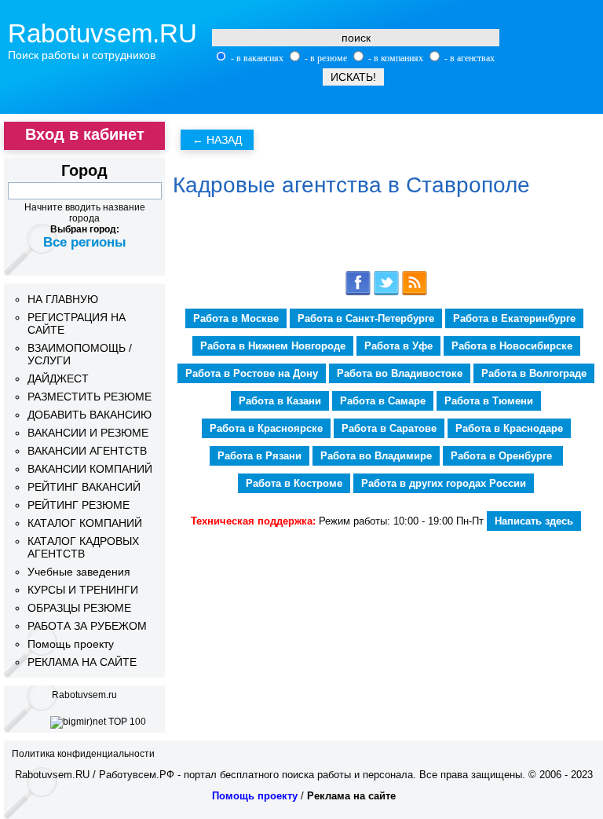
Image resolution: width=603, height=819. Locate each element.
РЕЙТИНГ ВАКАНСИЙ (84, 487)
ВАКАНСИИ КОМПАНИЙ (89, 469)
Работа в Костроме (294, 483)
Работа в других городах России (443, 483)
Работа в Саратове (389, 428)
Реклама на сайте (351, 796)
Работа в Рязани (259, 456)
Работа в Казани (280, 401)
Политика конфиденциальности (83, 753)
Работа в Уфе (398, 346)
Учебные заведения (78, 571)
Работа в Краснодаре (509, 428)
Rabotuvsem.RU (102, 33)
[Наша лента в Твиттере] (386, 292)
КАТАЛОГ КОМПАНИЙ (84, 523)
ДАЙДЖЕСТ (58, 378)
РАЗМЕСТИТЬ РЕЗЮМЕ (89, 396)
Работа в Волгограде (534, 373)
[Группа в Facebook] (358, 292)
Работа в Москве (236, 318)
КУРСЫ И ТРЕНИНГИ (82, 589)
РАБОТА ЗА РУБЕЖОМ (87, 626)
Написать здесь (534, 521)
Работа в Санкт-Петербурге (366, 318)
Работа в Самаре (383, 401)
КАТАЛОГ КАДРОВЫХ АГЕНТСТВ (83, 547)
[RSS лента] (414, 292)
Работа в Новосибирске (511, 346)
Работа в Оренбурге (503, 456)
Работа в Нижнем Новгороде (272, 346)
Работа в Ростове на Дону (251, 373)
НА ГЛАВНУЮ (62, 299)
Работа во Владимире (376, 456)
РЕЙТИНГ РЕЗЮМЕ (78, 505)
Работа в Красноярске (266, 428)
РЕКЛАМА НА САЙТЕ (82, 662)
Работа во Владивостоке (399, 373)
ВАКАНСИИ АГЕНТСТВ (87, 450)
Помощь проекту (70, 644)
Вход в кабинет (84, 134)
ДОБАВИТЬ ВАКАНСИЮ (89, 414)
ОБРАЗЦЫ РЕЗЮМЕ (79, 607)
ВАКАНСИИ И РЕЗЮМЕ (87, 432)
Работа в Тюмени (488, 401)
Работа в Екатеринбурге (514, 318)
